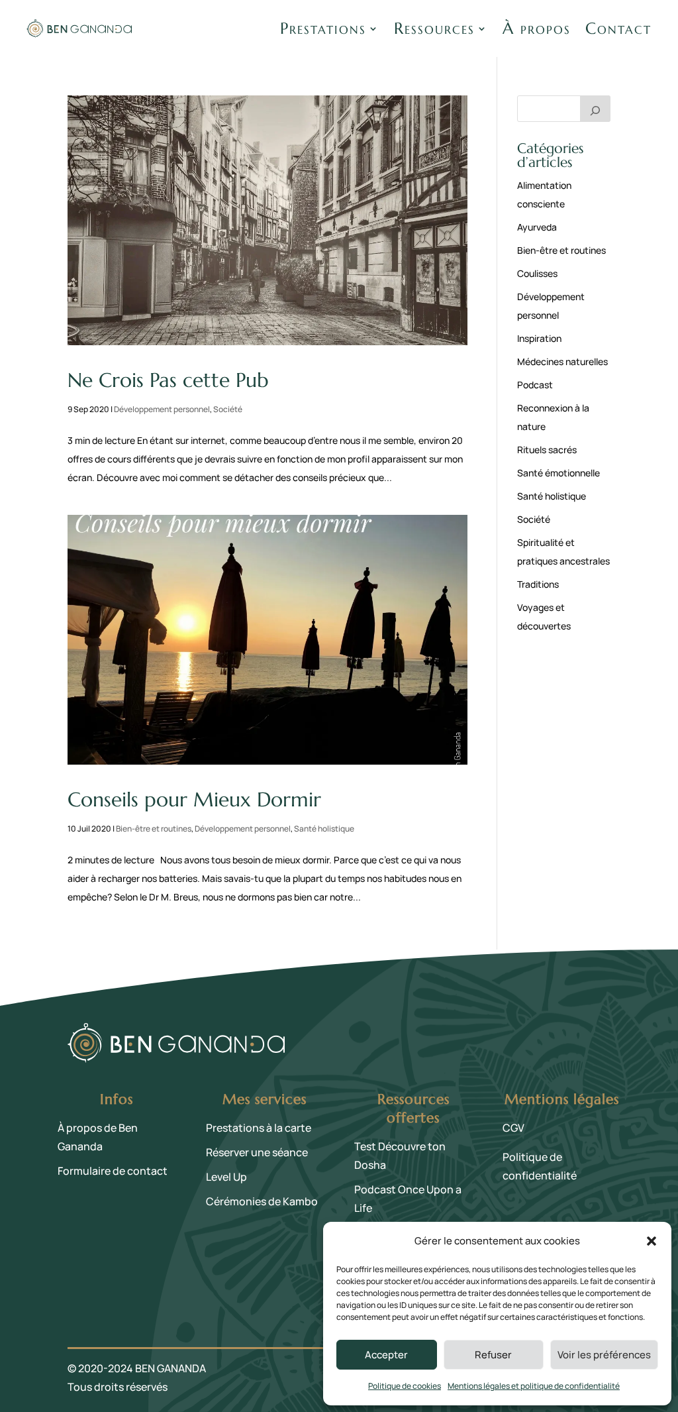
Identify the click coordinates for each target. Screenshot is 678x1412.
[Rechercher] (595, 108)
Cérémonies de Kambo (262, 1201)
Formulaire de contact (113, 1171)
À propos (537, 28)
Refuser (493, 1355)
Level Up (226, 1176)
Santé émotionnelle (558, 472)
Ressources (434, 28)
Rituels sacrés (547, 449)
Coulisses (537, 273)
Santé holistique (324, 828)
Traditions (538, 584)
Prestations (323, 28)
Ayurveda (537, 227)
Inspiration (539, 338)
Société (227, 409)
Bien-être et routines (153, 828)
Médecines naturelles (562, 361)
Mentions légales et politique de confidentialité (534, 1385)
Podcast (535, 384)
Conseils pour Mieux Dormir (194, 799)
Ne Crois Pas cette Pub (168, 380)
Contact (618, 28)
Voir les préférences (604, 1355)
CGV (513, 1127)
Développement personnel (162, 409)
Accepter (386, 1355)
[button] (651, 1241)
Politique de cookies (404, 1385)
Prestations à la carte (258, 1127)
